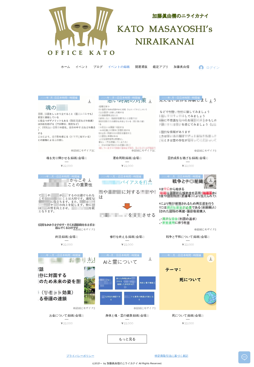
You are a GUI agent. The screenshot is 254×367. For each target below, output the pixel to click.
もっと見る (127, 339)
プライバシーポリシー (80, 356)
